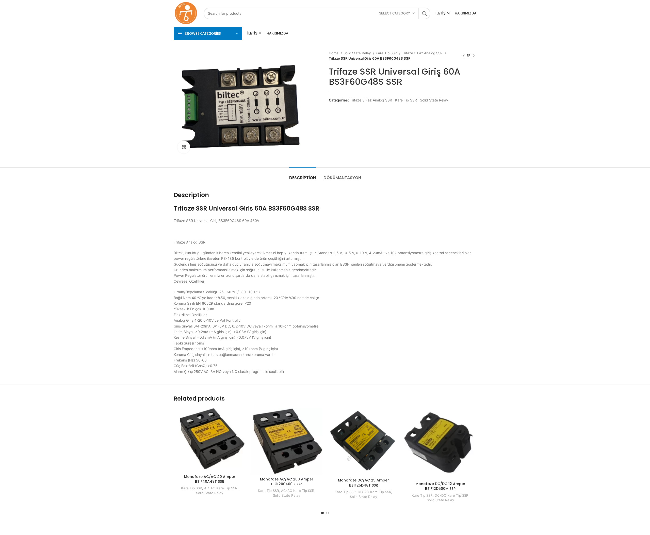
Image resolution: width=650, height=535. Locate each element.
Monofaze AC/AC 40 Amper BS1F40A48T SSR (209, 479)
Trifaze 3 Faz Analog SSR (423, 53)
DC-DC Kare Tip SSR (451, 495)
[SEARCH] (424, 13)
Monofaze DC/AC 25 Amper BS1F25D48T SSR (363, 483)
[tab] (302, 175)
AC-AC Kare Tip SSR (220, 488)
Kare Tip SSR (387, 53)
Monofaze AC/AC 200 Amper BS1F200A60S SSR (286, 482)
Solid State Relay (358, 53)
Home (334, 53)
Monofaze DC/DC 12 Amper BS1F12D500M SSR (440, 486)
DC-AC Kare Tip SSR (374, 492)
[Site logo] (186, 13)
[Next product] (473, 55)
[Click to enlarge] (183, 147)
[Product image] (363, 441)
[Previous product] (463, 55)
